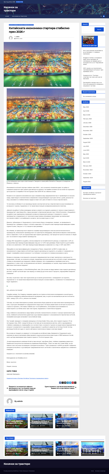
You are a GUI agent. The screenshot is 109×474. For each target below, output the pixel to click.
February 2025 (87, 166)
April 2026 (86, 111)
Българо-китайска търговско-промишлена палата (21, 24)
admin (17, 36)
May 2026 (86, 107)
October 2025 (87, 134)
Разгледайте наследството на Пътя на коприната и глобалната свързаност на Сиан (93, 84)
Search (85, 24)
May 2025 (86, 154)
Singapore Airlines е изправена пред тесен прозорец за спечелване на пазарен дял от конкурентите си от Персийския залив (93, 61)
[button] (101, 16)
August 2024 (87, 181)
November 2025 (87, 130)
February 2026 (87, 119)
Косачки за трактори (19, 16)
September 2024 (88, 177)
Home (7, 16)
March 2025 (86, 162)
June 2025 (86, 150)
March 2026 (86, 115)
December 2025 (87, 126)
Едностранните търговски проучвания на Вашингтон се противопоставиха (59, 387)
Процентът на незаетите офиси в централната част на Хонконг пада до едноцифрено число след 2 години (22, 388)
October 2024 (87, 173)
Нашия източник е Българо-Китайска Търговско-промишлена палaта (27, 378)
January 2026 (87, 122)
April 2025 (86, 158)
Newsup (25, 470)
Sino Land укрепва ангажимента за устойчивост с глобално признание (93, 52)
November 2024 (88, 170)
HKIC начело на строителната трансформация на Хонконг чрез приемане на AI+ (93, 69)
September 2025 (88, 138)
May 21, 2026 (11, 453)
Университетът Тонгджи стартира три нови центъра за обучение (92, 77)
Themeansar (31, 470)
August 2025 (86, 142)
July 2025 (86, 146)
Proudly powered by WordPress (11, 470)
